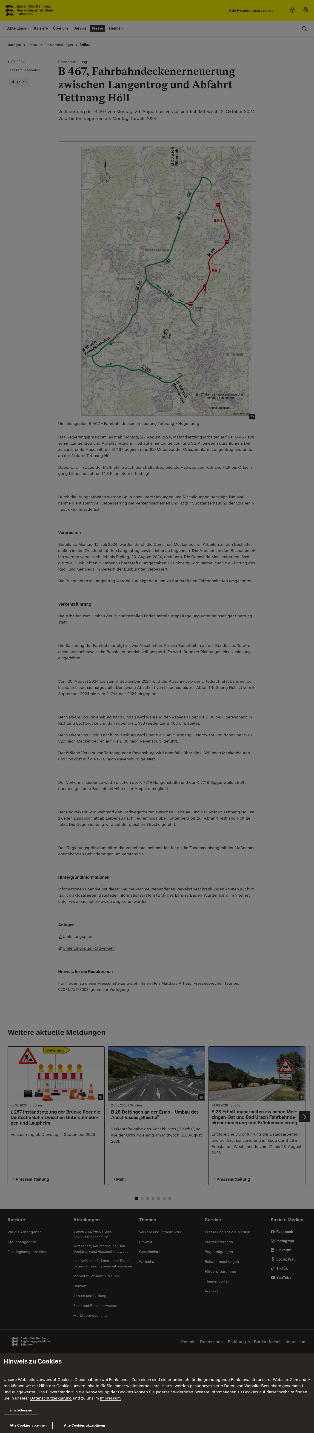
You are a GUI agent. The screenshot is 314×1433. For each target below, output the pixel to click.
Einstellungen (21, 1410)
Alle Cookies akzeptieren (84, 1425)
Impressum (110, 1398)
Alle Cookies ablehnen (28, 1425)
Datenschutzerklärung (51, 1398)
